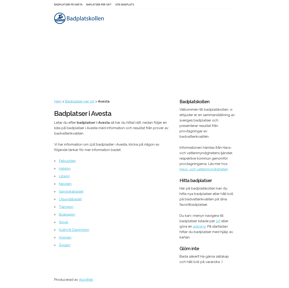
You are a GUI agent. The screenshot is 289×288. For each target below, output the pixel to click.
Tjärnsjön (66, 207)
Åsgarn (64, 245)
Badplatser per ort (79, 101)
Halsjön (65, 169)
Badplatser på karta (68, 4)
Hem (57, 101)
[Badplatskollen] (79, 23)
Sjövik (63, 222)
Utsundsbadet (70, 199)
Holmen (65, 237)
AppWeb (86, 280)
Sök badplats (124, 4)
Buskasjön (67, 215)
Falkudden (67, 161)
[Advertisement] (144, 64)
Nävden (65, 184)
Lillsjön (64, 176)
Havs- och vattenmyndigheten (203, 169)
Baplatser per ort (99, 4)
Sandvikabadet (71, 192)
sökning (199, 226)
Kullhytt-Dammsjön (74, 230)
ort (218, 221)
